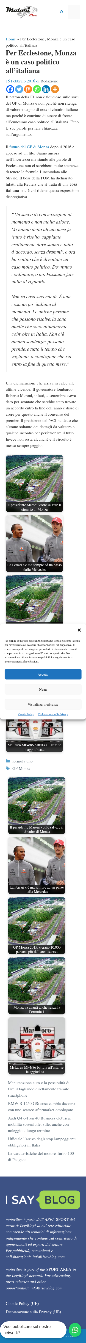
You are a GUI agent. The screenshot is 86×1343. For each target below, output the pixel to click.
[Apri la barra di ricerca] (61, 12)
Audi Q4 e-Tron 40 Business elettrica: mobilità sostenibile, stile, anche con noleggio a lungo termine (39, 1124)
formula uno (22, 761)
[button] (79, 630)
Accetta (43, 674)
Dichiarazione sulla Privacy (53, 714)
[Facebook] (10, 89)
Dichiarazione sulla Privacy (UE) (33, 1311)
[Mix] (28, 89)
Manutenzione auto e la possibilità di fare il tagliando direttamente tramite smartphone (38, 1089)
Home (11, 39)
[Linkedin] (46, 89)
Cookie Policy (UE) (22, 1303)
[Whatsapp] (37, 89)
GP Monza (21, 768)
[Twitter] (19, 89)
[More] (55, 89)
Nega (43, 689)
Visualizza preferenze (43, 704)
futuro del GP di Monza (29, 146)
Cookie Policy (26, 714)
